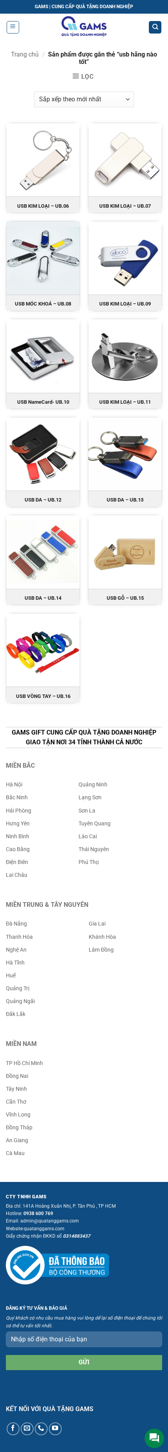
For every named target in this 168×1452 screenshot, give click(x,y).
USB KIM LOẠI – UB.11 (125, 402)
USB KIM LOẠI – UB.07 (125, 206)
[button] (13, 27)
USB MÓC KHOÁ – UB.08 (43, 304)
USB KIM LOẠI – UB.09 (125, 304)
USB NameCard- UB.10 (43, 402)
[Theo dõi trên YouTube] (55, 1428)
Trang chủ (25, 54)
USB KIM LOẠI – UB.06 (43, 206)
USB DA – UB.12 (43, 500)
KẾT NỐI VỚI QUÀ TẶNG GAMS (49, 1409)
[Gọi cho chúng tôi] (41, 1428)
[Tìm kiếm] (155, 27)
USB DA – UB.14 (43, 598)
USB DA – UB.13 (125, 500)
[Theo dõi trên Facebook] (13, 1428)
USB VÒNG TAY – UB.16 (43, 696)
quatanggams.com (44, 1228)
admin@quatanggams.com (49, 1221)
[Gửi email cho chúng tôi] (27, 1428)
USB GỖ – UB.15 (125, 598)
